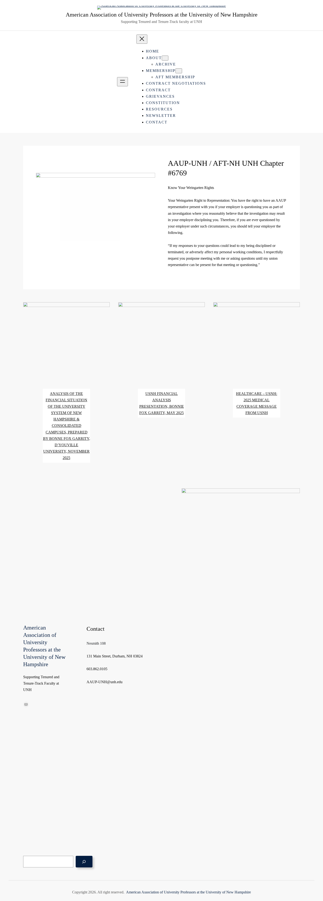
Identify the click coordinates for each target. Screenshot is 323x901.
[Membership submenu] (178, 70)
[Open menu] (122, 81)
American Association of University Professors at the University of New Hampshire (162, 15)
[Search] (84, 861)
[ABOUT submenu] (165, 58)
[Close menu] (141, 39)
